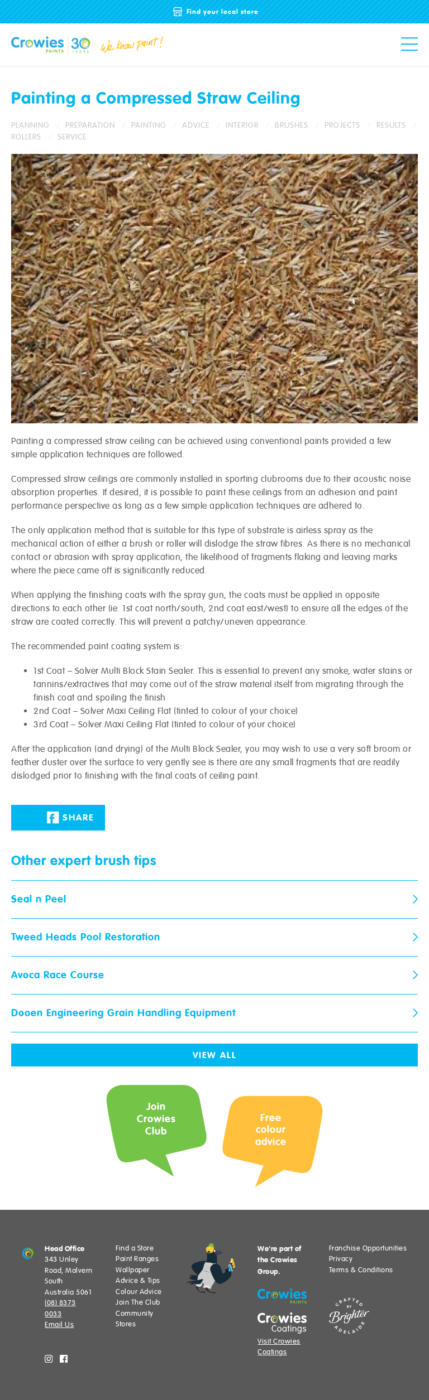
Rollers (26, 137)
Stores (126, 1324)
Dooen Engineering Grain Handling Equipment (123, 1013)
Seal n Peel (38, 899)
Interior (242, 125)
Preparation (90, 125)
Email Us (59, 1324)
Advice (195, 125)
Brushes (291, 125)
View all (215, 1055)
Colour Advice (139, 1291)
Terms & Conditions (361, 1270)
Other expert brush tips (83, 860)
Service (72, 137)
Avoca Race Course (57, 975)
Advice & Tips (138, 1280)
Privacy (341, 1258)
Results (391, 125)
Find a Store (135, 1248)
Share (76, 817)
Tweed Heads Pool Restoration (85, 937)
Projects (342, 125)
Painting (148, 125)
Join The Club (138, 1302)
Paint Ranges (137, 1258)
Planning (30, 125)
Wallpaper (133, 1270)
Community (135, 1313)
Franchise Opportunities (368, 1248)
